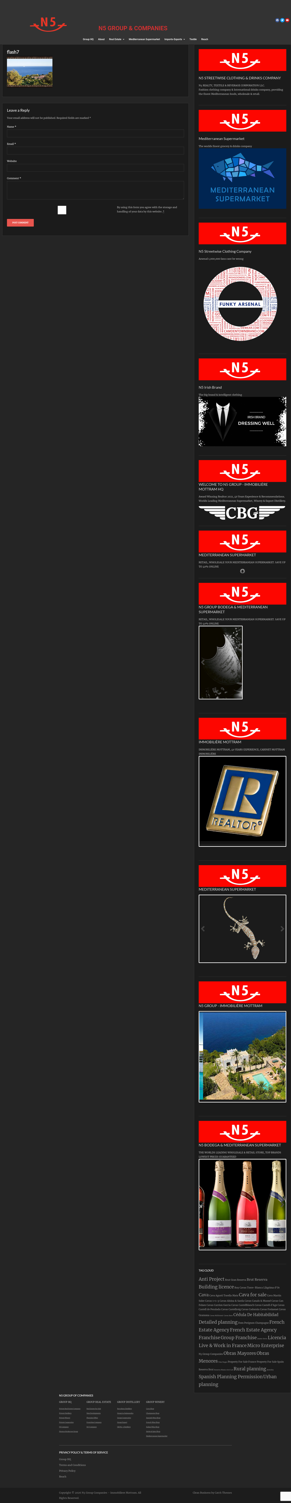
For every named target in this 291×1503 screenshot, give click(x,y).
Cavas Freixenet (269, 1309)
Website (12, 161)
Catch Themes (223, 1492)
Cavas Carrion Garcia (219, 1305)
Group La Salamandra (125, 1413)
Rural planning (250, 1369)
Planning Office (92, 1418)
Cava (204, 1295)
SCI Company (92, 1427)
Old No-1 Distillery (124, 1427)
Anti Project (211, 1279)
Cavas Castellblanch (242, 1305)
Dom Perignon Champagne (253, 1322)
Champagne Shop (152, 1413)
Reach (204, 39)
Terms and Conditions (72, 1465)
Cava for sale (252, 1295)
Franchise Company (94, 1422)
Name (11, 126)
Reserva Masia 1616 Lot (223, 1370)
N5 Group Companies (211, 1354)
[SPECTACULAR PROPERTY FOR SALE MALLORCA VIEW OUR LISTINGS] (222, 1055)
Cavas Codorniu (250, 1309)
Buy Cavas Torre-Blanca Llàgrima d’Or (257, 1287)
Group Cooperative (124, 1418)
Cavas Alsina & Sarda (232, 1300)
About (101, 39)
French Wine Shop (153, 1422)
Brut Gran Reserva (235, 1279)
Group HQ (88, 39)
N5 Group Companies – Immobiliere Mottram (109, 1492)
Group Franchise (239, 1337)
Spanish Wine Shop (153, 1418)
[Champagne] (209, 663)
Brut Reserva (257, 1280)
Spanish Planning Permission (231, 1376)
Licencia (277, 1337)
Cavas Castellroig (231, 1309)
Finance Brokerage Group (68, 1431)
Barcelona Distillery (124, 1409)
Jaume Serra (262, 1339)
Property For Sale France (242, 1361)
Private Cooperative (66, 1422)
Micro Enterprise (265, 1345)
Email (11, 143)
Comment (14, 178)
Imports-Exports (173, 39)
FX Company (64, 1427)
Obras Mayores (240, 1353)
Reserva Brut (206, 1369)
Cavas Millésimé (216, 1316)
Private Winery (64, 1418)
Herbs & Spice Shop (153, 1431)
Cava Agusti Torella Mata (223, 1295)
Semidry (270, 1370)
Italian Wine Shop (152, 1427)
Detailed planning (218, 1322)
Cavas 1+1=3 (212, 1300)
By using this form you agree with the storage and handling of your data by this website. (147, 209)
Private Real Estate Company (69, 1409)
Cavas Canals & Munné (258, 1300)
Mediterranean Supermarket (144, 39)
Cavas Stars (228, 1316)
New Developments (94, 1413)
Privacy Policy (67, 1470)
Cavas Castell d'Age (266, 1305)
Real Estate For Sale (94, 1409)
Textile (193, 39)
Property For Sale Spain (270, 1361)
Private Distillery (65, 1413)
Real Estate (115, 39)
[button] (117, 39)
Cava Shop (150, 1409)
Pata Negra (222, 1362)
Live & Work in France (223, 1345)
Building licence (216, 1287)
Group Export (122, 1422)
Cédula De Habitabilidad (255, 1314)
